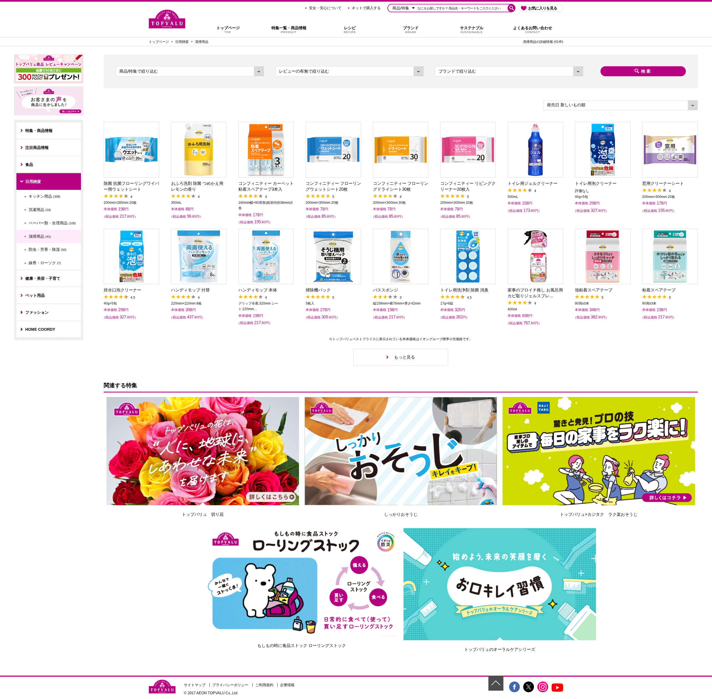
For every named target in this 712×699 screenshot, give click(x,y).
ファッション (37, 312)
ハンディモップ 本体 (257, 290)
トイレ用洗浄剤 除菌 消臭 (464, 290)
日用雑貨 (182, 42)
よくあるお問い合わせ (532, 30)
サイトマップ (195, 685)
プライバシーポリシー (230, 685)
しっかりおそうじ (400, 514)
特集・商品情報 (39, 130)
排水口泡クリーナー (122, 290)
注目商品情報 (37, 147)
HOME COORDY (40, 329)
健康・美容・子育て (42, 278)
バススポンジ (385, 290)
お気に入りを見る (542, 8)
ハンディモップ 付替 (190, 290)
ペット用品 (35, 295)
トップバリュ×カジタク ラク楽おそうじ (598, 514)
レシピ (350, 30)
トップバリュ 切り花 (203, 514)
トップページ (228, 30)
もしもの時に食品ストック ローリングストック (301, 645)
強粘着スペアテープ (593, 290)
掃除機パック (318, 290)
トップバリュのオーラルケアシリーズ (499, 649)
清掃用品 (201, 42)
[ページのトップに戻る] (495, 683)
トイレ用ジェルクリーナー (533, 183)
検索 (646, 71)
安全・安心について (325, 8)
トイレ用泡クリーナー (596, 183)
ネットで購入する (366, 8)
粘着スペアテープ (659, 290)
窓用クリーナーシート (663, 183)
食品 (29, 164)
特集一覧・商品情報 (288, 30)
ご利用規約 (264, 685)
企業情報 (287, 685)
